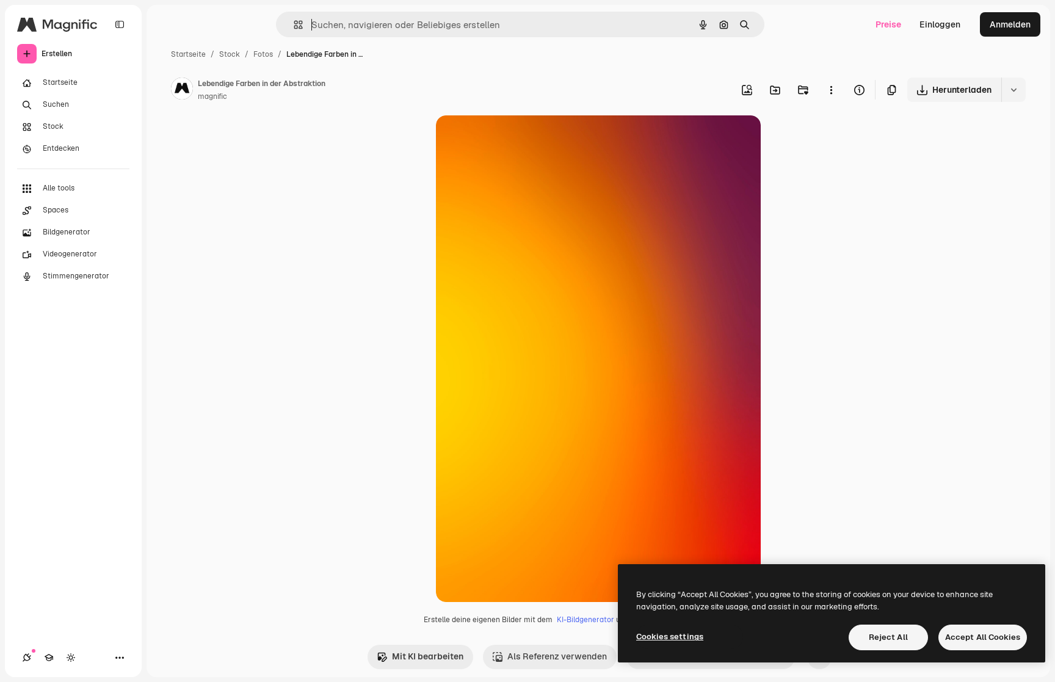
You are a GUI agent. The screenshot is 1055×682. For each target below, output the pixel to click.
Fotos (263, 54)
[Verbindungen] (27, 657)
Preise (888, 24)
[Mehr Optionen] (831, 90)
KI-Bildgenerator (585, 620)
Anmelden (1010, 24)
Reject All (888, 637)
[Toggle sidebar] (119, 24)
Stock (229, 54)
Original (514, 139)
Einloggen (939, 24)
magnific (212, 96)
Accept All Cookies (982, 637)
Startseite (188, 54)
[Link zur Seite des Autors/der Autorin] (182, 90)
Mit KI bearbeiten (427, 656)
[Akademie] (49, 657)
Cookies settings (669, 636)
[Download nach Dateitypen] (1013, 90)
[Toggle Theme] (71, 657)
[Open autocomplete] (293, 24)
